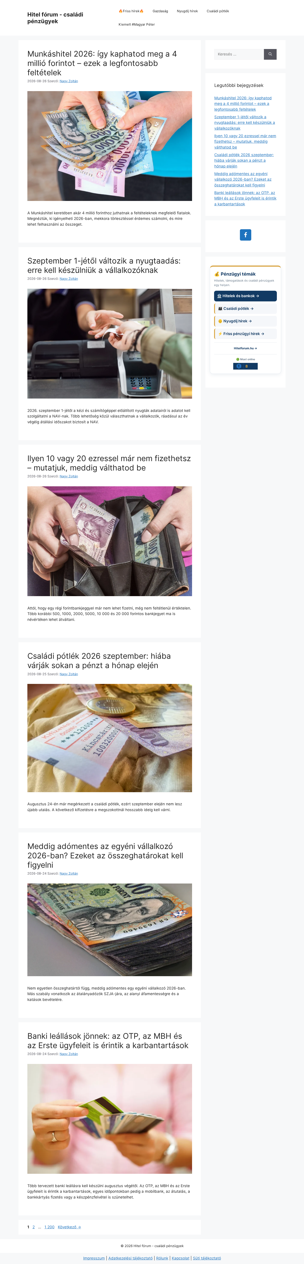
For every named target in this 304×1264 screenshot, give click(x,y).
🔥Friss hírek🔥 (131, 11)
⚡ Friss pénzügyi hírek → (241, 333)
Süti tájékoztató (207, 1258)
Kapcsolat (180, 1258)
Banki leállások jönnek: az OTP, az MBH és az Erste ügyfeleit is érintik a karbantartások (107, 1040)
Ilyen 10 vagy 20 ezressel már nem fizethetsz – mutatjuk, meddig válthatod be (109, 463)
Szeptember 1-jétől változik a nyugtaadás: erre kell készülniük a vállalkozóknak (104, 265)
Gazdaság (160, 11)
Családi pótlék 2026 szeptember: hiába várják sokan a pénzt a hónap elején (99, 660)
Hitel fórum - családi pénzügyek (55, 18)
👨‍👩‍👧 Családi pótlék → (236, 308)
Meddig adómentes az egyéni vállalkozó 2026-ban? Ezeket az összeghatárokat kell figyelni (105, 855)
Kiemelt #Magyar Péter (137, 24)
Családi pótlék (218, 11)
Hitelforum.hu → (245, 348)
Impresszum (94, 1258)
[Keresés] (270, 54)
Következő (69, 1227)
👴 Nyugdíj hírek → (235, 321)
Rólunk (162, 1258)
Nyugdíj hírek (187, 11)
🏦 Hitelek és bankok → (238, 296)
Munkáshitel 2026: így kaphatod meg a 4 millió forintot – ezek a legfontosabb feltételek (102, 63)
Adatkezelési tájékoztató (130, 1258)
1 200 (49, 1227)
